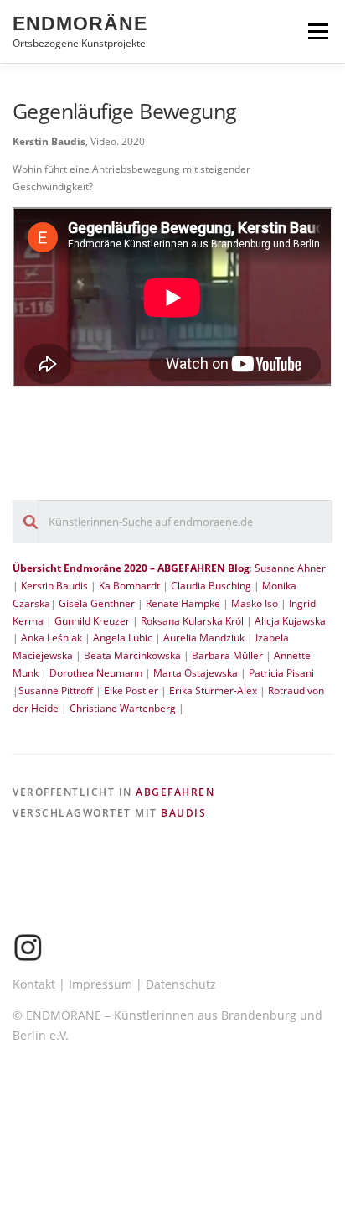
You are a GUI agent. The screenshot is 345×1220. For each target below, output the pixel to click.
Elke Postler (131, 690)
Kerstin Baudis (54, 586)
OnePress (234, 1161)
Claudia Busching (212, 586)
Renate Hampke (183, 603)
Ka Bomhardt (129, 586)
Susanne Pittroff (55, 690)
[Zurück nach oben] (173, 1121)
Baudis (183, 813)
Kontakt (34, 984)
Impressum (100, 984)
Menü (316, 31)
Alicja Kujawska (290, 621)
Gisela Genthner (97, 603)
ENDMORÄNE (80, 23)
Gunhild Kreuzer (92, 621)
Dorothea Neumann (95, 673)
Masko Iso (254, 603)
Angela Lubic (122, 638)
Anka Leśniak (53, 638)
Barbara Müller (227, 655)
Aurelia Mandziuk (204, 638)
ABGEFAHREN (175, 792)
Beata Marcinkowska (132, 655)
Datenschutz (181, 984)
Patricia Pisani (281, 673)
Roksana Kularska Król (192, 621)
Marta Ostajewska (195, 673)
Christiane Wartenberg (123, 708)
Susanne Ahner (290, 568)
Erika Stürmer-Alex (213, 690)
